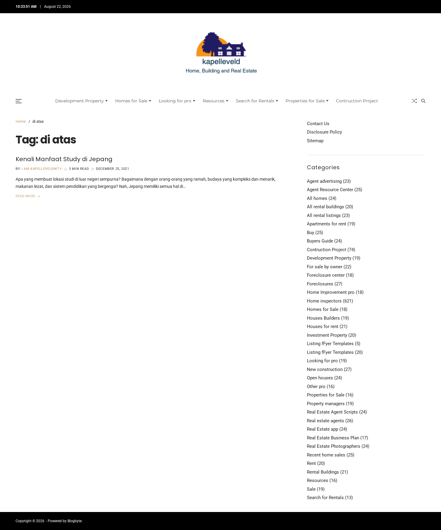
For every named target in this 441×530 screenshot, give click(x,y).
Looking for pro (175, 101)
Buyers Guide (320, 241)
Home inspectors (324, 301)
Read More (25, 196)
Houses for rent (322, 326)
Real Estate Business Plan (333, 438)
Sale (311, 489)
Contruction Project (357, 101)
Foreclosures (320, 284)
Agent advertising (324, 181)
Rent (311, 463)
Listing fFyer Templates (330, 343)
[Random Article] (414, 101)
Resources (213, 101)
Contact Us (318, 123)
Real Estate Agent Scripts (332, 412)
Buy (310, 232)
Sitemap (315, 140)
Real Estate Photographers (333, 446)
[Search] (423, 101)
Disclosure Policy (324, 132)
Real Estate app (322, 429)
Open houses (320, 378)
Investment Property (327, 335)
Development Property (79, 101)
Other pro (316, 386)
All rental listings (324, 215)
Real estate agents (325, 420)
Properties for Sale (305, 101)
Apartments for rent (326, 224)
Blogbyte (75, 521)
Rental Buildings (323, 472)
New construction (325, 369)
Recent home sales (326, 455)
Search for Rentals (255, 101)
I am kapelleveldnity (42, 169)
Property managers (326, 403)
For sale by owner (324, 267)
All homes (317, 198)
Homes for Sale (131, 101)
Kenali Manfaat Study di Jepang (64, 159)
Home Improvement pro (331, 292)
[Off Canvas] (19, 101)
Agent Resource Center (330, 189)
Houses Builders (323, 318)
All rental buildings (325, 206)
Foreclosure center (326, 275)
